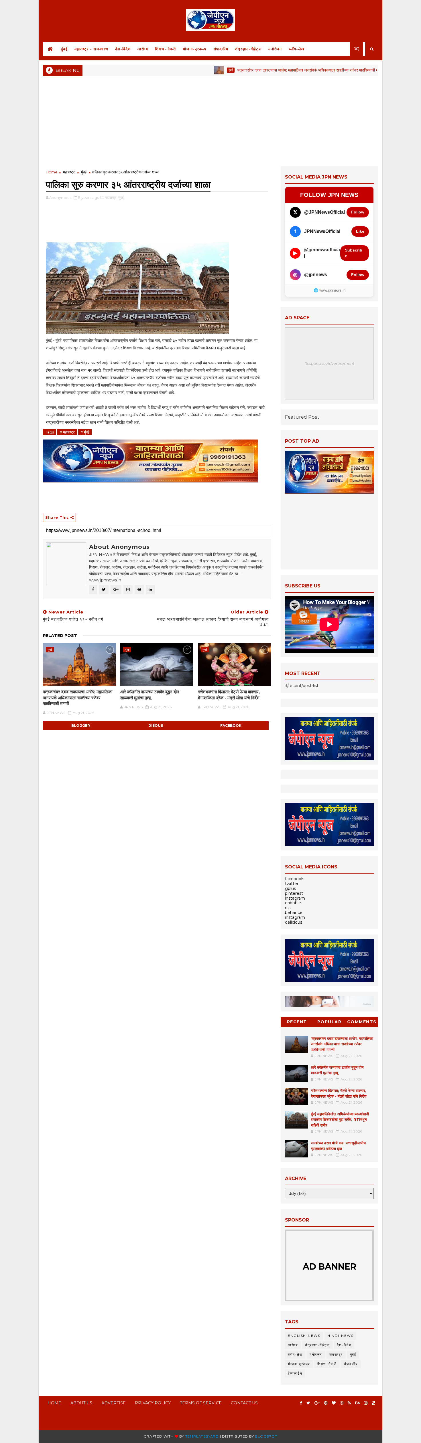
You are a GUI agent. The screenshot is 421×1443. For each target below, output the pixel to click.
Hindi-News (340, 1335)
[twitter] (308, 1403)
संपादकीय (220, 49)
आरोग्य (142, 49)
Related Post (60, 635)
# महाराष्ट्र (67, 432)
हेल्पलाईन (295, 1373)
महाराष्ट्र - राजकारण (91, 49)
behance (293, 912)
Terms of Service (201, 1403)
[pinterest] (325, 1403)
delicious (293, 922)
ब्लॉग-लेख (296, 49)
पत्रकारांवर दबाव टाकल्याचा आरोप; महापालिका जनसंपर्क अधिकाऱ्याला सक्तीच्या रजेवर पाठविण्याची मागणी (278, 70)
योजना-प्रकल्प (194, 49)
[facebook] (301, 1403)
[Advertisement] (210, 120)
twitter (291, 883)
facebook (230, 725)
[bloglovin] (333, 1403)
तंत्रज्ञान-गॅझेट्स (248, 49)
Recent (297, 1021)
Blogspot (266, 1436)
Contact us (244, 1403)
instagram (295, 898)
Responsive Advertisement (329, 363)
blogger (80, 725)
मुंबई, (121, 197)
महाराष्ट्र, (111, 197)
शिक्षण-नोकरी (165, 49)
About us (81, 1403)
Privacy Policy (153, 1403)
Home (52, 172)
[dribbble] (342, 1403)
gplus (290, 888)
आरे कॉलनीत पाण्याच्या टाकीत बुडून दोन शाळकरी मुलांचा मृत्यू (149, 694)
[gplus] (317, 1403)
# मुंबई (84, 432)
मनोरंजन (275, 49)
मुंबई (64, 49)
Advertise (113, 1403)
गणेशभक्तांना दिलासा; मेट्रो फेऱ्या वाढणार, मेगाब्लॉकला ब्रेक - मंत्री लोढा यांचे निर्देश (229, 694)
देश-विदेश (123, 49)
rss (287, 907)
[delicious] (373, 1403)
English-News (304, 1335)
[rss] (349, 1403)
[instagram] (366, 1403)
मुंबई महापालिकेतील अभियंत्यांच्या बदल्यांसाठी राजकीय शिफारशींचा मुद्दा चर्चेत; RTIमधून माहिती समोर (340, 1119)
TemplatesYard (202, 1436)
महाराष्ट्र (69, 172)
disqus (155, 725)
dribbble (293, 902)
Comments (362, 1021)
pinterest (294, 893)
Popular (329, 1021)
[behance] (357, 1403)
